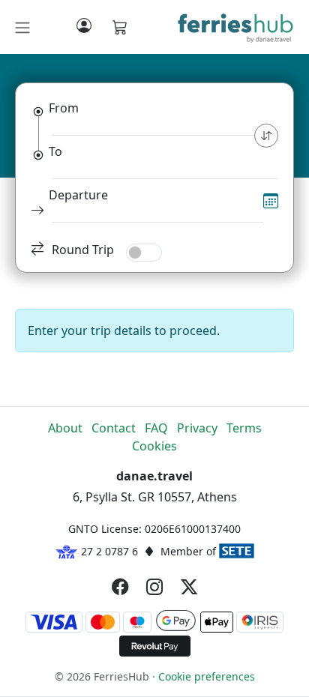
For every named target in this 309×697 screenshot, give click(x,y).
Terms (244, 428)
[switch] (144, 253)
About (65, 428)
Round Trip (83, 249)
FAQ (156, 428)
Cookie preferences (206, 676)
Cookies (154, 446)
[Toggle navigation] (23, 28)
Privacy (197, 428)
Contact (114, 428)
